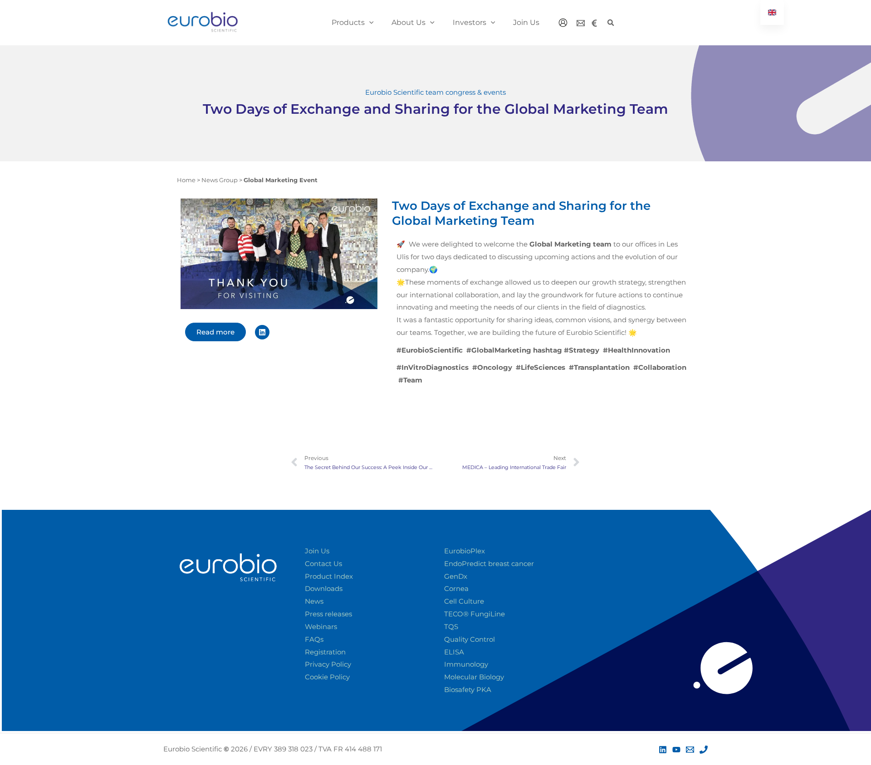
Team (410, 380)
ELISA (454, 652)
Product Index (329, 576)
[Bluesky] (594, 23)
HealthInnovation (636, 350)
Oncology (492, 367)
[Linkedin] (663, 750)
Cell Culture (464, 601)
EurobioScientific (429, 350)
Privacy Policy (328, 664)
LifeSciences (540, 367)
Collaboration (659, 367)
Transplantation (599, 367)
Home (186, 180)
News (314, 601)
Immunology (466, 664)
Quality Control (469, 639)
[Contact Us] (581, 23)
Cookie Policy (327, 677)
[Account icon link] (563, 22)
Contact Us (323, 563)
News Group (219, 180)
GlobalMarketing (498, 350)
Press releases (328, 614)
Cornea (456, 588)
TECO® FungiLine (474, 614)
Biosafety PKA (467, 689)
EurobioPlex (464, 551)
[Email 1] (690, 750)
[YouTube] (676, 750)
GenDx (455, 576)
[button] (369, 22)
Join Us (317, 551)
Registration (325, 652)
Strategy (566, 350)
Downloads (324, 588)
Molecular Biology (474, 677)
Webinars (321, 626)
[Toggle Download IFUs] (824, 727)
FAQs (314, 639)
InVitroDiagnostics (432, 367)
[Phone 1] (704, 750)
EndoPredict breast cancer (489, 563)
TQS (451, 626)
